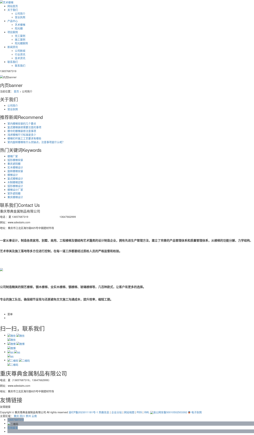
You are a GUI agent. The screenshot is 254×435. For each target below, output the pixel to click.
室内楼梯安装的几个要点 (21, 123)
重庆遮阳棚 (13, 163)
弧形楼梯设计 (15, 186)
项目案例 (12, 32)
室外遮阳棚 (13, 193)
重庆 (16, 416)
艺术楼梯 (20, 24)
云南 (34, 416)
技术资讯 (20, 58)
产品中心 (12, 21)
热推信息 (104, 412)
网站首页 (12, 6)
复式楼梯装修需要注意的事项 (24, 127)
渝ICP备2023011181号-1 (83, 412)
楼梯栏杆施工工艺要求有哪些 (24, 138)
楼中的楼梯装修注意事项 (21, 131)
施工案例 (20, 39)
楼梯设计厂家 (15, 189)
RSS (139, 412)
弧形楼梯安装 (15, 160)
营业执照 (20, 17)
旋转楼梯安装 (15, 171)
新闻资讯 (12, 47)
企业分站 (116, 412)
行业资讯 (20, 54)
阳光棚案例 (21, 43)
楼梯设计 (12, 175)
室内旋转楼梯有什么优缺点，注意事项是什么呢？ (36, 142)
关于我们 (12, 10)
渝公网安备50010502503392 (170, 412)
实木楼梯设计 (15, 167)
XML (146, 412)
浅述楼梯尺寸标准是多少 (21, 134)
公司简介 (20, 13)
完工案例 (20, 36)
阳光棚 (19, 28)
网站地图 (129, 412)
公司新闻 (20, 50)
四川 (22, 416)
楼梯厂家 (12, 156)
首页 (16, 91)
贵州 (28, 416)
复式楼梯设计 (15, 178)
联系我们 (12, 62)
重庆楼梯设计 (15, 197)
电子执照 (196, 412)
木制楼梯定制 (15, 182)
